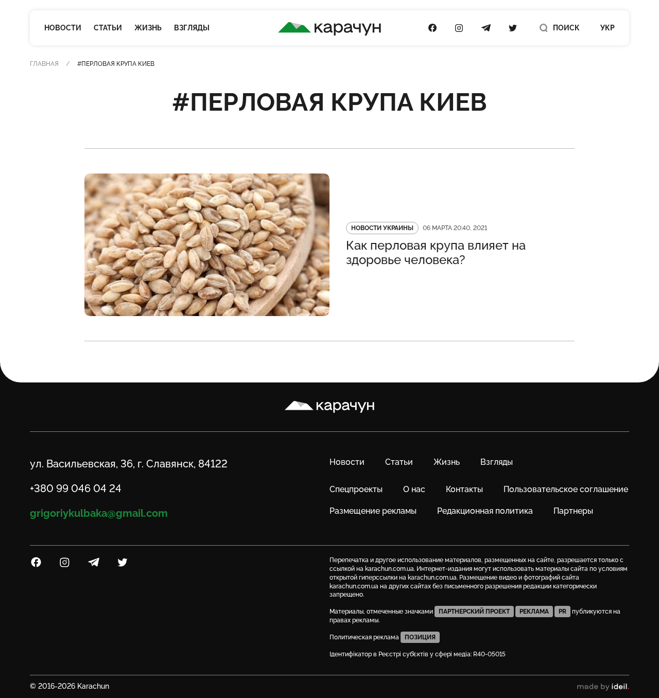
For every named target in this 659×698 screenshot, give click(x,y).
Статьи (108, 28)
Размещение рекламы (373, 511)
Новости (62, 28)
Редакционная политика (485, 511)
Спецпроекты (356, 489)
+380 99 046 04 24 (76, 488)
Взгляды (192, 28)
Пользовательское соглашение (566, 489)
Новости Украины (382, 228)
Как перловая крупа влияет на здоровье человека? (436, 253)
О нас (414, 489)
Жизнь (148, 28)
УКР (607, 28)
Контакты (464, 489)
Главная (44, 64)
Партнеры (573, 511)
